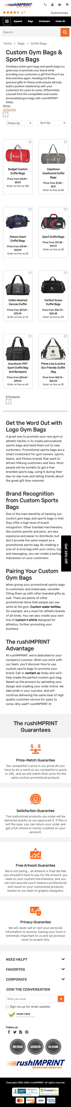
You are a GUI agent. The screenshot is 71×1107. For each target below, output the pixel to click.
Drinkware (44, 21)
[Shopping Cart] (66, 5)
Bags (30, 21)
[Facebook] (9, 1032)
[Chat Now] (59, 5)
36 (4, 110)
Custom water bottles (45, 607)
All (14, 110)
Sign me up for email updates (30, 1006)
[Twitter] (15, 1032)
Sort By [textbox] (45, 123)
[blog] (20, 1032)
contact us (32, 673)
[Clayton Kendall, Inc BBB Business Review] (25, 1095)
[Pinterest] (26, 1032)
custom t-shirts (26, 620)
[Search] (65, 32)
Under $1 (60, 21)
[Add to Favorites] (29, 142)
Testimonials (59, 13)
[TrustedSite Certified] (21, 1015)
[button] (66, 553)
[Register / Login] (52, 5)
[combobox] (51, 123)
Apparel (18, 21)
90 (9, 110)
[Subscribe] (61, 999)
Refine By (13, 123)
